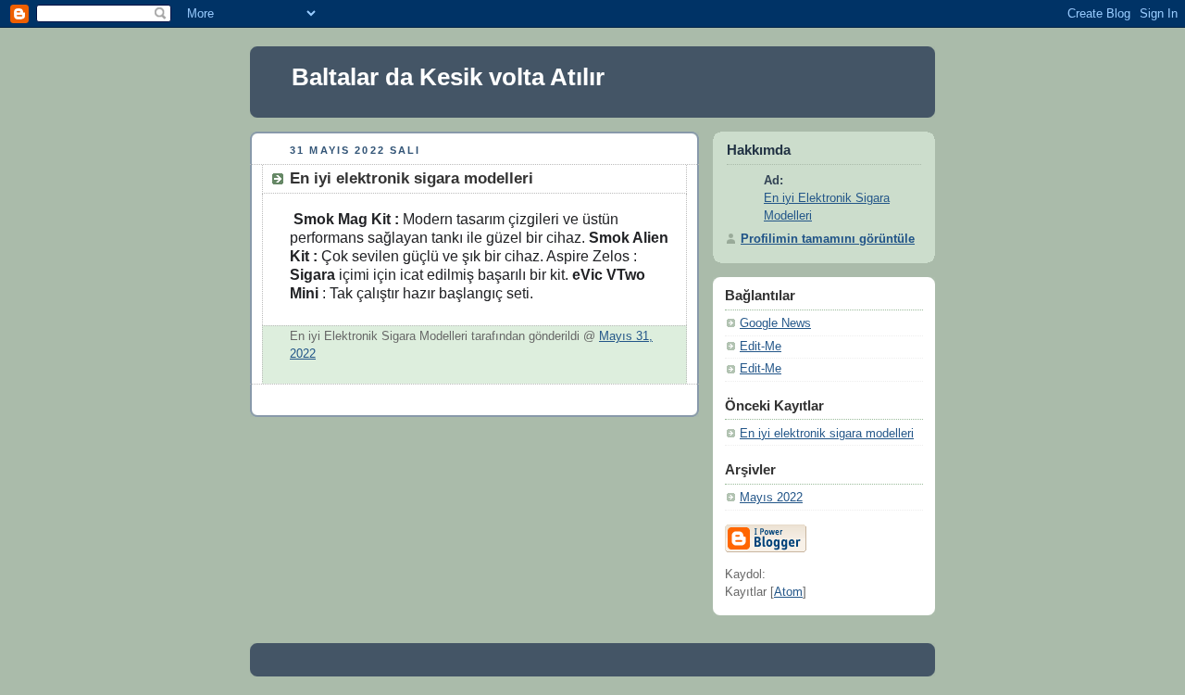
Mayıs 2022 (771, 497)
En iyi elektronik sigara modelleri (827, 433)
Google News (775, 323)
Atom (788, 592)
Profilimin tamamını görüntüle (828, 239)
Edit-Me (760, 346)
